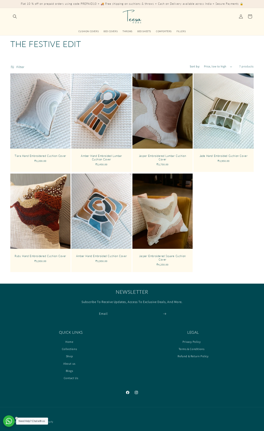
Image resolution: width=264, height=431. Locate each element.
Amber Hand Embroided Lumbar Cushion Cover (101, 157)
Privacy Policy (191, 342)
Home (69, 342)
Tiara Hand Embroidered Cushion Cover (40, 155)
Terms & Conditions (192, 349)
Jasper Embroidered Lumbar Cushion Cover (162, 157)
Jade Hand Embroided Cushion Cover (224, 155)
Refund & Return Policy (193, 356)
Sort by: (195, 66)
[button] (14, 16)
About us (69, 363)
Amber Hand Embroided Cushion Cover (101, 256)
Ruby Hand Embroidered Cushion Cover (40, 256)
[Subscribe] (164, 313)
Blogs (69, 371)
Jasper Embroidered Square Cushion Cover (162, 257)
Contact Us (71, 378)
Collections (69, 349)
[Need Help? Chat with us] (9, 421)
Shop (69, 356)
